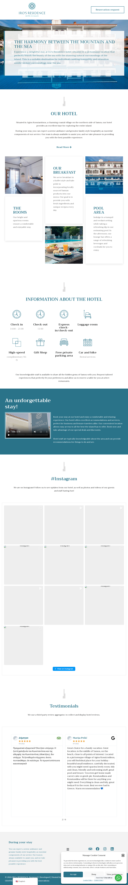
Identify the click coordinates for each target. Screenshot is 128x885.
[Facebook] (97, 849)
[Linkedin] (112, 849)
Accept (73, 874)
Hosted (55, 877)
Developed (45, 877)
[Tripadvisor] (90, 849)
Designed (33, 877)
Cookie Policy (88, 880)
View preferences (114, 874)
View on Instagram (65, 669)
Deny (94, 874)
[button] (123, 855)
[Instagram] (105, 849)
